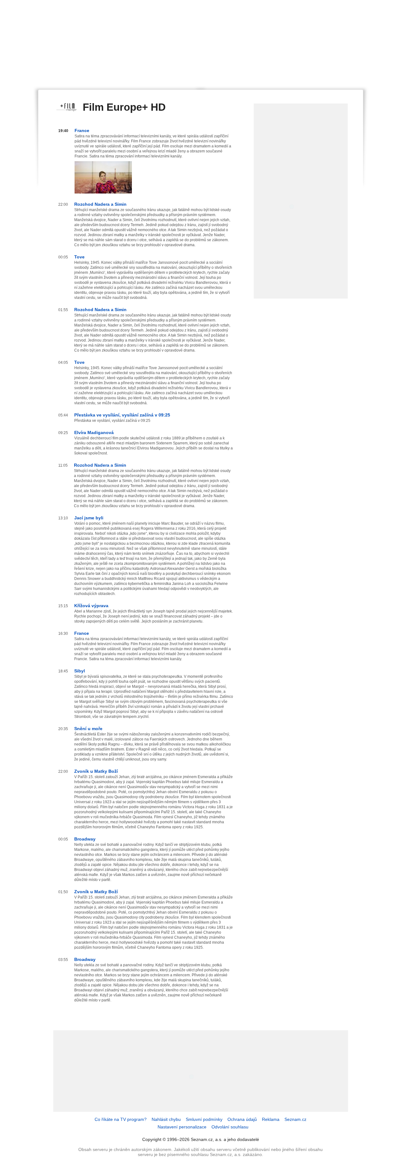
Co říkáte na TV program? (121, 1119)
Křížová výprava (91, 605)
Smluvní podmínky (204, 1119)
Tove (79, 256)
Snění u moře (88, 728)
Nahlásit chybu (166, 1119)
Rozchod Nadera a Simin (100, 204)
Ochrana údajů (242, 1119)
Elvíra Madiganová (94, 432)
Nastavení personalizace (182, 1126)
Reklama (270, 1119)
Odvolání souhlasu (229, 1126)
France (82, 130)
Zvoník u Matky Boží (96, 771)
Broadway (85, 838)
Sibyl (79, 670)
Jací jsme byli (88, 517)
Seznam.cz (295, 1119)
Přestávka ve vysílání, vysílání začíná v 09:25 (122, 414)
